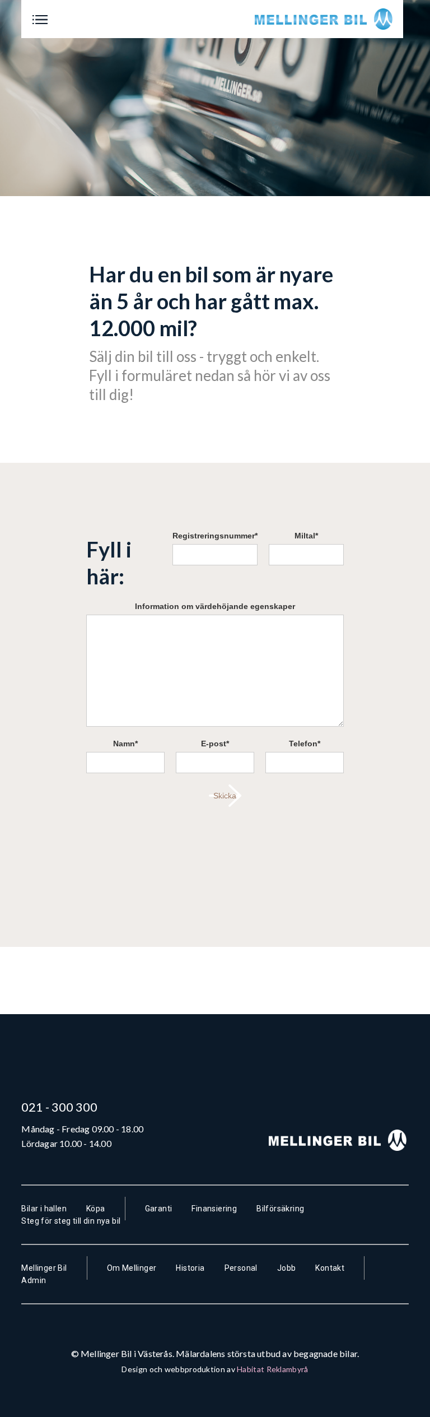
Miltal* (306, 535)
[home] (325, 19)
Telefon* (304, 743)
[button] (40, 19)
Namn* (125, 743)
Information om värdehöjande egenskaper (215, 606)
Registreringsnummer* (215, 535)
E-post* (215, 743)
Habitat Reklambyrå (272, 1369)
